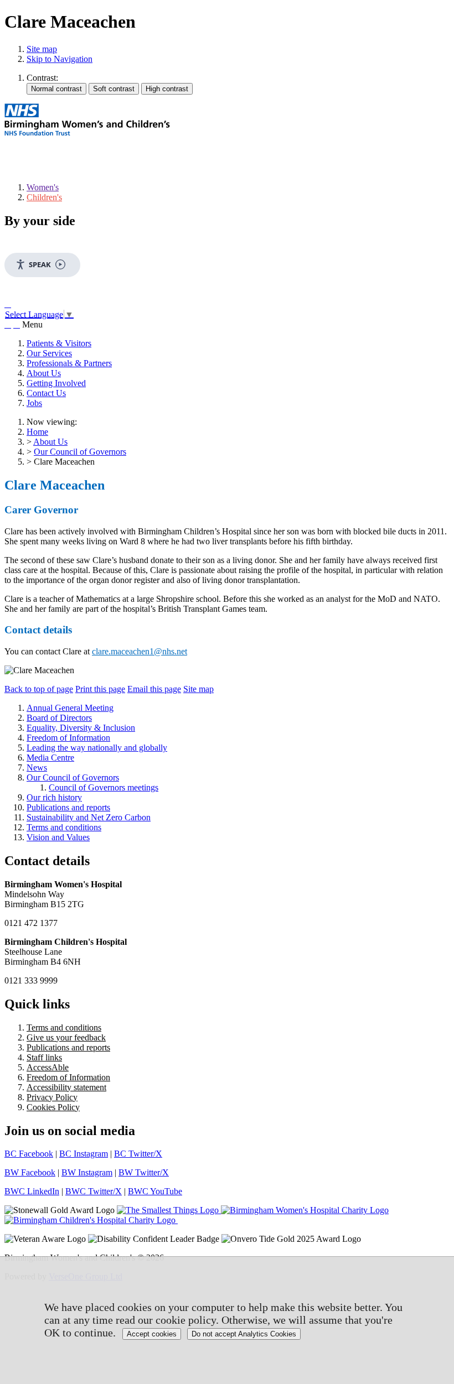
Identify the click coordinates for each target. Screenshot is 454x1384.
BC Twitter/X (138, 1153)
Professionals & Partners (69, 363)
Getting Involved (56, 383)
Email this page (154, 689)
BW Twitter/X (143, 1172)
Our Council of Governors (80, 451)
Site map (42, 49)
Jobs (34, 403)
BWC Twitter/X (93, 1191)
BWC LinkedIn (31, 1191)
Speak (40, 264)
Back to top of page (38, 689)
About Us (44, 373)
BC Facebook (28, 1153)
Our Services (49, 353)
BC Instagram (83, 1153)
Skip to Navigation (59, 59)
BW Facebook (29, 1172)
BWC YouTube (155, 1191)
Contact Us (46, 393)
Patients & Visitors (59, 343)
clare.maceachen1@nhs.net (139, 651)
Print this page (100, 689)
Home (37, 431)
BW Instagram (86, 1172)
